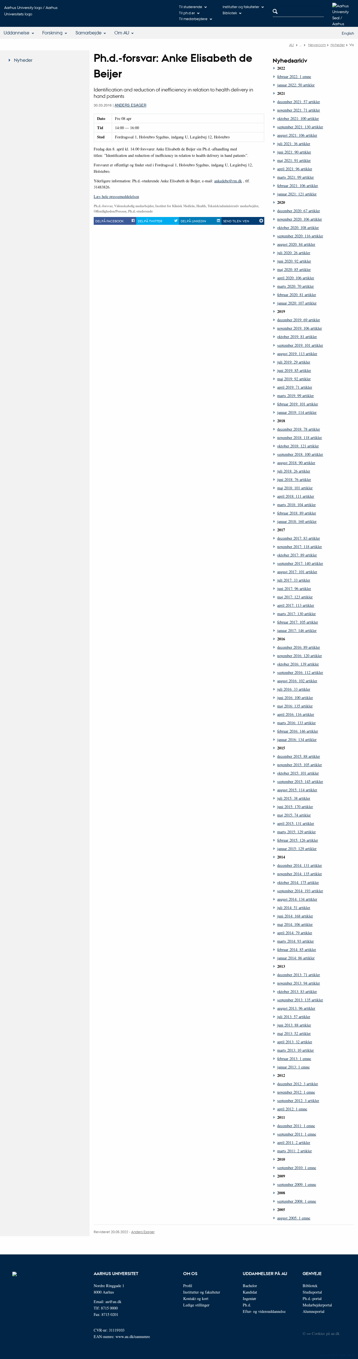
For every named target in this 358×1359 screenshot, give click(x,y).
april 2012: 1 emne (292, 1109)
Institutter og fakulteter (241, 6)
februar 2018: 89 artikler (296, 513)
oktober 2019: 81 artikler (297, 336)
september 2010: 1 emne (296, 1167)
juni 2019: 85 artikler (294, 370)
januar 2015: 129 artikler (297, 848)
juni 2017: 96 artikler (294, 588)
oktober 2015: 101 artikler (298, 773)
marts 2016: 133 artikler (296, 722)
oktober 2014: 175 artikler (298, 882)
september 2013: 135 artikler (300, 999)
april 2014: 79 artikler (294, 932)
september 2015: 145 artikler (300, 781)
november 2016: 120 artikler (299, 655)
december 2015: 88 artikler (298, 756)
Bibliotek (230, 12)
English (348, 33)
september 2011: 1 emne (296, 1134)
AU (291, 44)
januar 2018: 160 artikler (297, 521)
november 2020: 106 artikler (299, 219)
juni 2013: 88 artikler (294, 1025)
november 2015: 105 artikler (299, 764)
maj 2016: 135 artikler (295, 706)
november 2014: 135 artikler (299, 873)
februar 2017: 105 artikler (297, 622)
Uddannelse (16, 33)
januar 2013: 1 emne (293, 1067)
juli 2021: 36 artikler (293, 143)
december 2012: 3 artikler (297, 1083)
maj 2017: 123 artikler (295, 597)
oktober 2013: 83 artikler (297, 991)
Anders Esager (130, 105)
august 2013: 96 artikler (296, 1008)
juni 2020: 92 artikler (294, 261)
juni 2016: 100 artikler (295, 697)
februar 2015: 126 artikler (297, 840)
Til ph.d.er (187, 12)
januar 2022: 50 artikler (296, 85)
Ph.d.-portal (312, 1298)
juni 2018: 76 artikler (294, 479)
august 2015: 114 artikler (297, 789)
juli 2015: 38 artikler (293, 798)
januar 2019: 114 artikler (297, 412)
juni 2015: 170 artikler (295, 806)
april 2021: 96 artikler (294, 168)
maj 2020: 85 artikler (294, 269)
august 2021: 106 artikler (297, 135)
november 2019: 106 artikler (299, 328)
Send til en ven (236, 221)
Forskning (52, 33)
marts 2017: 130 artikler (296, 613)
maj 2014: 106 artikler (295, 924)
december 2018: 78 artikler (298, 429)
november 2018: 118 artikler (299, 437)
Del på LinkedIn (193, 221)
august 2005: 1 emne (293, 1218)
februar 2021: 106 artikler (297, 185)
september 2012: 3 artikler (298, 1100)
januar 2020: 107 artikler (297, 303)
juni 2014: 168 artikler (295, 916)
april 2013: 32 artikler (294, 1041)
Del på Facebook (109, 221)
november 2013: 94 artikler (298, 983)
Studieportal (312, 1292)
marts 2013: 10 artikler (295, 1050)
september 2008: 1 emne (296, 1201)
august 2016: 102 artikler (297, 680)
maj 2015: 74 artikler (294, 815)
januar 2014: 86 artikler (296, 958)
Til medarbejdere (193, 18)
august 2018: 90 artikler (296, 462)
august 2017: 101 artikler (297, 571)
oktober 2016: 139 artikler (298, 664)
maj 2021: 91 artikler (294, 160)
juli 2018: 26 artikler (293, 471)
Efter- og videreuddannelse (264, 1311)
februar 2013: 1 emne (294, 1058)
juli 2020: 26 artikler (293, 252)
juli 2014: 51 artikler (293, 907)
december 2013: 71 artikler (298, 974)
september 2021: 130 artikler (300, 126)
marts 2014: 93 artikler (295, 941)
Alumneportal (313, 1311)
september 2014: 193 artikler (300, 890)
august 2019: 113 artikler (297, 353)
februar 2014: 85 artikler (296, 949)
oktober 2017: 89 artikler (297, 555)
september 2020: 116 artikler (300, 236)
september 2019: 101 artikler (300, 345)
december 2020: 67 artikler (298, 210)
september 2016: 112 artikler (300, 672)
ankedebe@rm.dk (228, 180)
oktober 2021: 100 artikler (298, 118)
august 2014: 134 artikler (297, 899)
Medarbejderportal (317, 1305)
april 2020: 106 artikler (295, 277)
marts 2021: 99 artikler (295, 177)
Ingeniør (249, 1298)
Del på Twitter (150, 221)
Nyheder (338, 44)
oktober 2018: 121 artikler (298, 446)
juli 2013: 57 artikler (293, 1016)
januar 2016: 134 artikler (297, 739)
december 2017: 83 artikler (298, 538)
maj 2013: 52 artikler (294, 1033)
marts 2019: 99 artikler (295, 395)
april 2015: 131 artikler (295, 823)
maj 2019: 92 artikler (294, 378)
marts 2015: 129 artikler (296, 831)
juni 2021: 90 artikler (294, 152)
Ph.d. (247, 1305)
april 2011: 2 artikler (293, 1142)
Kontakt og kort (195, 1298)
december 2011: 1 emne (296, 1125)
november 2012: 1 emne (296, 1092)
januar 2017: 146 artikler (297, 630)
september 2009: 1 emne (296, 1184)
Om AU (121, 33)
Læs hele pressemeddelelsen (116, 196)
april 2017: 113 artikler (295, 605)
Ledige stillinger (196, 1305)
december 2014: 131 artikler (299, 865)
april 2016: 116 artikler (295, 714)
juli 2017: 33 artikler (293, 580)
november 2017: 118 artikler (299, 546)
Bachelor (250, 1285)
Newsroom (317, 44)
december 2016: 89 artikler (298, 647)
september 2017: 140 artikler (300, 563)
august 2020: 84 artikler (296, 244)
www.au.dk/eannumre (133, 1336)
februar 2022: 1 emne (294, 76)
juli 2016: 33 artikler (293, 689)
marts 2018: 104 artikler (296, 504)
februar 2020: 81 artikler (296, 294)
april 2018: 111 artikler (295, 496)
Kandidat (250, 1292)
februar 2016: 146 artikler (297, 731)
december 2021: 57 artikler (298, 101)
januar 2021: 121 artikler (297, 194)
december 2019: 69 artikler (298, 319)
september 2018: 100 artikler (300, 454)
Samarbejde (89, 33)
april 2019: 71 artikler (294, 387)
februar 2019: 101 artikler (297, 404)
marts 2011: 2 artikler (294, 1150)
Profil (187, 1285)
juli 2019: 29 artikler (293, 362)
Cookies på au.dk (326, 1333)
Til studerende (190, 6)
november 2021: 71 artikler (298, 110)
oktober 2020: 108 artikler (298, 227)
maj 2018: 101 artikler (295, 487)
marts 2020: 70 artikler (295, 286)
